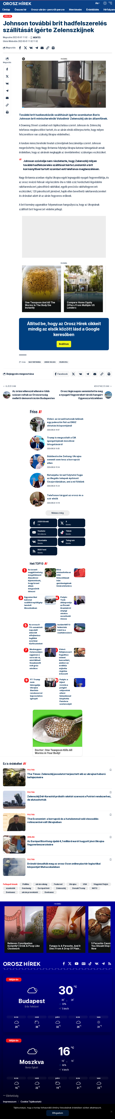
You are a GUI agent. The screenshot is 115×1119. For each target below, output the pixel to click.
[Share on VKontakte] (31, 47)
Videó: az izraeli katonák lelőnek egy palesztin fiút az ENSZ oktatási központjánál (65, 422)
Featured (58, 884)
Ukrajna (7, 16)
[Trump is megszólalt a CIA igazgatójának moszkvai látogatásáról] (37, 443)
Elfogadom (57, 1113)
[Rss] (109, 963)
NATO (94, 888)
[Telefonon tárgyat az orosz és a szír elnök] (37, 499)
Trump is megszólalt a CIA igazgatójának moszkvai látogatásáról (61, 441)
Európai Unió (43, 888)
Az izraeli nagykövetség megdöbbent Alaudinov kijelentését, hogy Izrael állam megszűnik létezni (35, 580)
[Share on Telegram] (36, 47)
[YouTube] (76, 963)
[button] (91, 3)
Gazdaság (26, 888)
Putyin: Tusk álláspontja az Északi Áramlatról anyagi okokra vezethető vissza (66, 608)
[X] (71, 523)
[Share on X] (25, 47)
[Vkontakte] (43, 541)
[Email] (42, 47)
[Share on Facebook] (19, 47)
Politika (31, 770)
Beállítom (64, 344)
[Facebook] (43, 523)
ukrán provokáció (30, 892)
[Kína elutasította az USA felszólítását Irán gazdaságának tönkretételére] (79, 572)
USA (85, 884)
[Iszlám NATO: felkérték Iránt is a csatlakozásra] (79, 627)
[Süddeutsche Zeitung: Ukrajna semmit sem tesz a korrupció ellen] (37, 461)
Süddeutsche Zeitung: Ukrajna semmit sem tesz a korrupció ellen (64, 459)
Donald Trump (78, 888)
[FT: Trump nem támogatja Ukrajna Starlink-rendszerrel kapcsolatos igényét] (50, 682)
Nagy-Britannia (35, 362)
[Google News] (83, 963)
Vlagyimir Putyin (101, 884)
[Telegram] (71, 541)
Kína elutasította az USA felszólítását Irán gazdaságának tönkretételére (64, 577)
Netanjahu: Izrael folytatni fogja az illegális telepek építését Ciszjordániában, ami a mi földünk (65, 478)
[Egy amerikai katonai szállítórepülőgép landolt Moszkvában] (50, 600)
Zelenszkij (63, 362)
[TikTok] (90, 963)
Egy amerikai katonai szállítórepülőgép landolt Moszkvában (33, 602)
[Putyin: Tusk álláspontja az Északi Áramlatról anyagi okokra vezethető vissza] (79, 600)
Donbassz (10, 892)
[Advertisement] (64, 237)
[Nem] (111, 1111)
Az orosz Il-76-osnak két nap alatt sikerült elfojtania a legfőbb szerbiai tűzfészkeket (36, 634)
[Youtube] (43, 532)
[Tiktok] (71, 532)
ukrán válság (50, 362)
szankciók (10, 888)
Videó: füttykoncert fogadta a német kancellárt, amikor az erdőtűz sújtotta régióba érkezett (65, 661)
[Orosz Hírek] (17, 3)
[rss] (43, 551)
